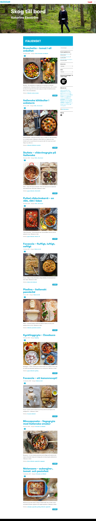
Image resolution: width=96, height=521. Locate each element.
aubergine (29, 506)
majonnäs (65, 96)
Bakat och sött (38, 249)
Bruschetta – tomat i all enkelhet (37, 49)
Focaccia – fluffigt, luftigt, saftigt (39, 245)
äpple (65, 105)
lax (71, 95)
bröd (31, 282)
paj (67, 98)
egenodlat (34, 506)
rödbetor (70, 101)
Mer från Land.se (64, 109)
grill (69, 91)
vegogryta (42, 461)
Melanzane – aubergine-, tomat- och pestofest (38, 470)
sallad (62, 102)
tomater (37, 93)
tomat (72, 102)
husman (64, 93)
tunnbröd (39, 327)
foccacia (29, 413)
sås (70, 102)
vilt (39, 236)
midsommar (68, 96)
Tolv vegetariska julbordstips (65, 56)
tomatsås (38, 145)
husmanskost (68, 93)
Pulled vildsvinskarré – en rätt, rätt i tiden (38, 199)
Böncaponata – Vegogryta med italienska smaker (39, 422)
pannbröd (34, 327)
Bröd (36, 53)
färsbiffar (67, 91)
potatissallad (67, 99)
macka (33, 93)
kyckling (36, 370)
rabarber (62, 101)
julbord (61, 94)
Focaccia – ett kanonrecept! (40, 378)
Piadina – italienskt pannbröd (34, 291)
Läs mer (55, 95)
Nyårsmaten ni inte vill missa (65, 54)
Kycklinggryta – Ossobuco (39, 335)
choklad (68, 90)
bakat (28, 282)
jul (70, 93)
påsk (71, 99)
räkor (67, 101)
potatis (62, 99)
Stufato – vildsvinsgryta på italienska (39, 154)
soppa (67, 102)
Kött (35, 105)
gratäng (39, 506)
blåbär (61, 90)
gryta (28, 190)
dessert (62, 91)
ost (65, 98)
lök (72, 94)
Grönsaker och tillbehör (43, 53)
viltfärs (61, 105)
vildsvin (36, 236)
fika (65, 91)
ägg (63, 105)
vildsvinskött (37, 190)
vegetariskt (37, 461)
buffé (66, 90)
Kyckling (37, 337)
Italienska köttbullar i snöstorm (36, 101)
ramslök (65, 101)
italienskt (29, 93)
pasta (69, 98)
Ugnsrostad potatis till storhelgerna (66, 59)
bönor (28, 461)
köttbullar (34, 145)
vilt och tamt (39, 105)
